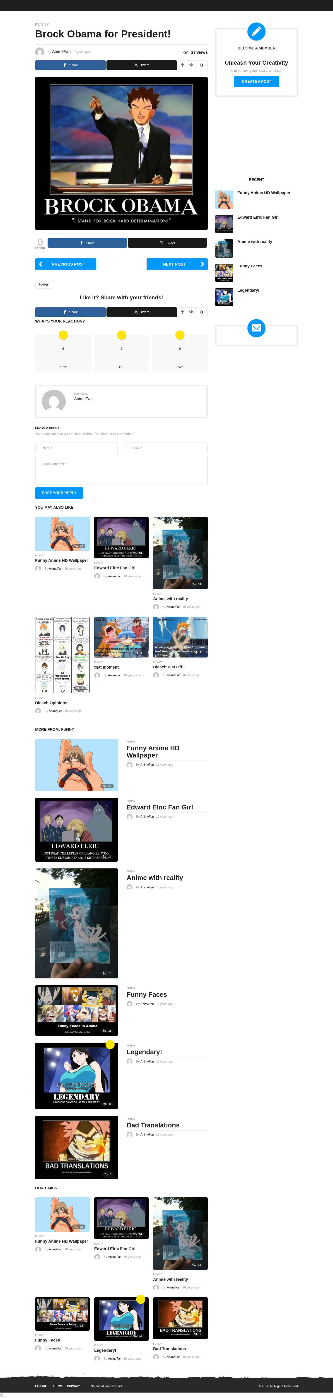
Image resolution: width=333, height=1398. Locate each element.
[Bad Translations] (76, 1147)
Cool (92, 4)
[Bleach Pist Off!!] (180, 637)
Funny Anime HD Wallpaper (61, 560)
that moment (106, 667)
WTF (22, 4)
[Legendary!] (76, 1076)
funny (44, 284)
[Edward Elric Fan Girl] (121, 537)
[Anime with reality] (180, 553)
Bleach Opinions (51, 703)
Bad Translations (153, 1125)
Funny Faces (147, 994)
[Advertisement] (256, 136)
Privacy (73, 1386)
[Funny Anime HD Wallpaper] (62, 533)
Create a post (256, 81)
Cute (79, 4)
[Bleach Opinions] (62, 655)
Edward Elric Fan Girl (114, 568)
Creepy (107, 4)
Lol (121, 367)
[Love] (110, 1044)
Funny (35, 4)
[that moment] (121, 637)
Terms (58, 1386)
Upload (316, 5)
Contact (42, 1386)
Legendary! (144, 1052)
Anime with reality (170, 598)
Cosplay (64, 4)
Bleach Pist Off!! (169, 667)
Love (179, 367)
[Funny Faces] (76, 1010)
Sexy (48, 4)
